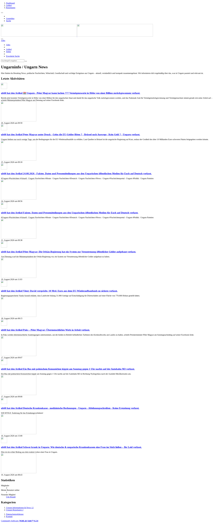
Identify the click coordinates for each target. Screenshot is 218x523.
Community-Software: (19, 521)
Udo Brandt (11, 497)
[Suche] (26, 61)
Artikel (9, 49)
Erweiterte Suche (13, 56)
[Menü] (2, 12)
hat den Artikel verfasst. (70, 93)
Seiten (8, 52)
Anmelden (10, 18)
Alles (8, 45)
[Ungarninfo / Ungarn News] (77, 36)
